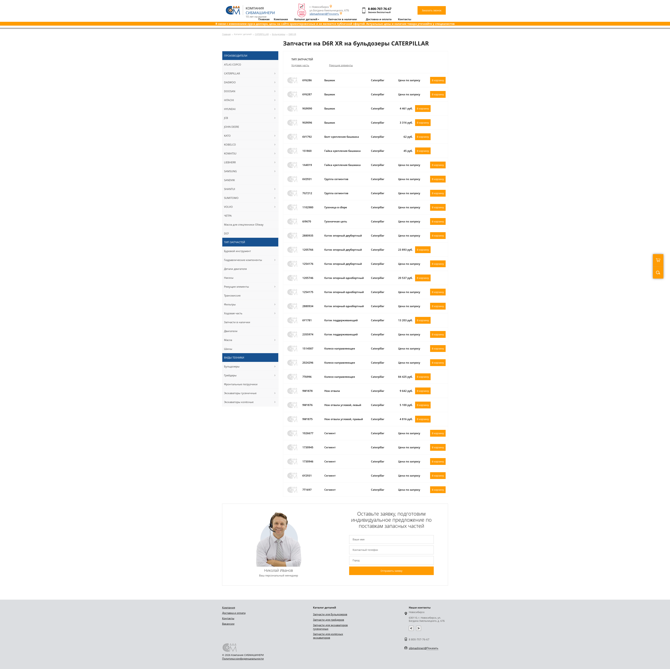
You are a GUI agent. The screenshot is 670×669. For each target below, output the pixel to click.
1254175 (307, 292)
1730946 (307, 461)
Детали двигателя (235, 269)
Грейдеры (230, 375)
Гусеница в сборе (335, 207)
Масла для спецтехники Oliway (243, 224)
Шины (228, 349)
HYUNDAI (230, 109)
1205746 (307, 278)
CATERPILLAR (262, 34)
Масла (228, 340)
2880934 (307, 306)
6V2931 (307, 179)
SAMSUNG (230, 171)
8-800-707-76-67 (379, 9)
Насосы (228, 277)
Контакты (228, 618)
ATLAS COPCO (232, 64)
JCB (226, 118)
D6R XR (292, 34)
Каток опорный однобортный (344, 278)
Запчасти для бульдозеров (330, 614)
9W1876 (307, 405)
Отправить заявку (391, 570)
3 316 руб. (406, 122)
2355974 (307, 334)
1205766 (307, 249)
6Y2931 (307, 475)
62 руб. (408, 136)
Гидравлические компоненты (243, 260)
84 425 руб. (405, 376)
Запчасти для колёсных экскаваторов (328, 635)
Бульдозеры (278, 34)
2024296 (307, 362)
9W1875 (307, 419)
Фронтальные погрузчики (241, 384)
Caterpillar (377, 80)
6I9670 (306, 221)
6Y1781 (307, 320)
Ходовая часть (300, 65)
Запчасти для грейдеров (328, 619)
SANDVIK (229, 180)
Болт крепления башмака (341, 136)
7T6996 (307, 376)
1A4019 (307, 165)
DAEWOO (230, 82)
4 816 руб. (406, 419)
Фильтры (230, 304)
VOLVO (228, 206)
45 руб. (408, 151)
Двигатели (230, 331)
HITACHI (229, 100)
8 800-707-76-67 (419, 639)
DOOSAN (229, 91)
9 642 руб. (406, 391)
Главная (226, 34)
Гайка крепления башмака (342, 151)
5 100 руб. (406, 405)
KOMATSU (230, 153)
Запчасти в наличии (237, 322)
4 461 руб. (406, 108)
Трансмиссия (232, 295)
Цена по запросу (409, 80)
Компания (228, 607)
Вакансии (228, 623)
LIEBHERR (230, 162)
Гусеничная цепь (335, 221)
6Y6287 (307, 94)
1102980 (307, 207)
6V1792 (307, 136)
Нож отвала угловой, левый (342, 405)
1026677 (307, 433)
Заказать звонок (431, 10)
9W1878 (307, 391)
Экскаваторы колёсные (239, 402)
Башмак (329, 80)
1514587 (307, 348)
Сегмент (330, 433)
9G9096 (307, 122)
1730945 (307, 447)
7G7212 (307, 193)
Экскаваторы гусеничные (240, 393)
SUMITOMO (231, 198)
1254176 (307, 263)
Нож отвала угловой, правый (343, 419)
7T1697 (307, 489)
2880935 (307, 235)
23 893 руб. (405, 249)
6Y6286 (307, 80)
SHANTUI (229, 189)
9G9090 (307, 108)
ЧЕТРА (228, 215)
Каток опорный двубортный (343, 235)
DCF (226, 233)
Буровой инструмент (237, 251)
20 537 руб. (405, 278)
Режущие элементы (341, 65)
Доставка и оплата (233, 613)
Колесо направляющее (339, 348)
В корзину (438, 80)
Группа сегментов (336, 179)
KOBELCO (230, 144)
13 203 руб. (405, 320)
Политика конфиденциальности (243, 658)
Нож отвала (332, 391)
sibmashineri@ (324, 14)
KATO (227, 135)
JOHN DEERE (231, 126)
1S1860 (307, 151)
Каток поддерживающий (341, 320)
